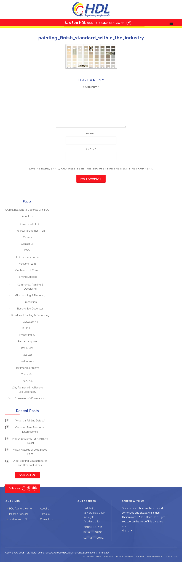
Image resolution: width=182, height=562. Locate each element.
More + (127, 530)
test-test (27, 354)
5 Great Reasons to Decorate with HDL (27, 209)
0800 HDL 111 (81, 23)
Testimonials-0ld (18, 519)
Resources (27, 348)
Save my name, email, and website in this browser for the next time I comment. (91, 168)
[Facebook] (129, 23)
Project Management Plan (30, 230)
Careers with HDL (30, 224)
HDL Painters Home (27, 257)
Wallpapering (30, 321)
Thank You (27, 374)
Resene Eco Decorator (30, 308)
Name (91, 133)
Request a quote (27, 341)
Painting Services (27, 276)
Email (91, 149)
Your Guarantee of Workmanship (27, 398)
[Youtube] (34, 488)
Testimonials (27, 361)
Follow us (14, 488)
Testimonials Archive (27, 367)
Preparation (30, 302)
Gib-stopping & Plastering (30, 295)
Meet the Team (27, 263)
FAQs (27, 250)
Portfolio (27, 328)
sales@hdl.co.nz (112, 23)
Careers (27, 237)
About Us (27, 216)
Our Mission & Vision (27, 270)
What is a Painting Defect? (30, 420)
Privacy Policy (27, 334)
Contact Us (27, 243)
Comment (91, 87)
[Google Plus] (29, 488)
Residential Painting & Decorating (30, 315)
